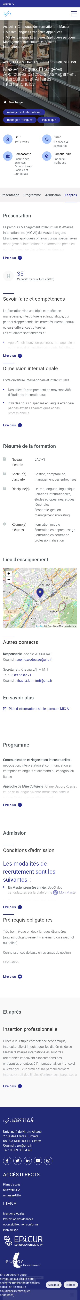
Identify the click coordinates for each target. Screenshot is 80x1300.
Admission (53, 195)
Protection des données (18, 1219)
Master (64, 26)
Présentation (9, 195)
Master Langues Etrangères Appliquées (34, 32)
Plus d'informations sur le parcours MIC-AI (39, 708)
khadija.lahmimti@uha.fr (34, 680)
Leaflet (39, 626)
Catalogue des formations (36, 26)
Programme (32, 195)
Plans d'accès (11, 1184)
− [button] (8, 579)
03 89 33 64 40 (21, 1150)
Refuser (71, 1285)
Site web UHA (11, 1190)
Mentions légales (13, 1213)
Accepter (53, 1285)
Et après (71, 195)
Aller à (7, 4)
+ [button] (8, 573)
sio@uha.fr (24, 1145)
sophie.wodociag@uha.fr (34, 659)
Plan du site (10, 1230)
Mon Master (68, 892)
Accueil (8, 26)
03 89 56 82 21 (20, 675)
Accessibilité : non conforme (20, 1224)
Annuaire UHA (12, 1195)
